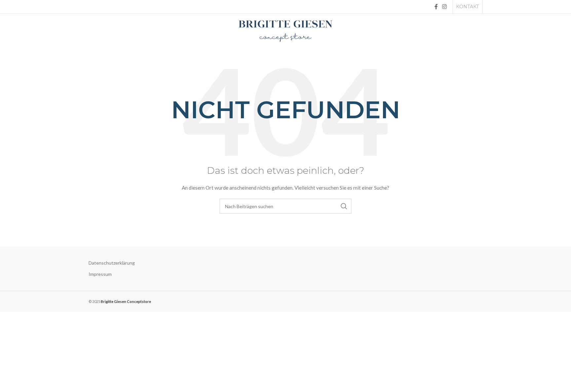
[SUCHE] (344, 206)
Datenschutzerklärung (112, 263)
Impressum (100, 274)
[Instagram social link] (444, 7)
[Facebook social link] (436, 7)
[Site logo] (285, 30)
